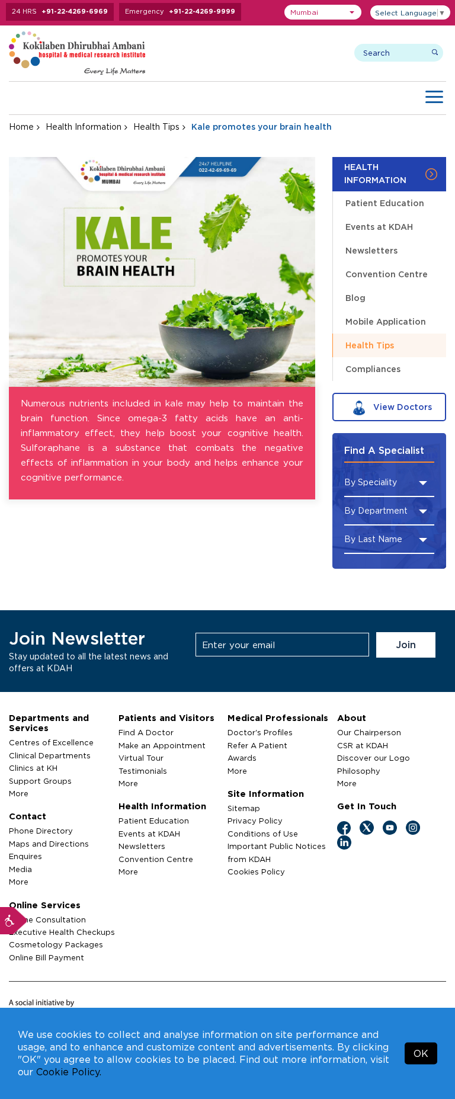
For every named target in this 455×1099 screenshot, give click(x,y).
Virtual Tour (141, 758)
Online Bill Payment (46, 957)
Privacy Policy (255, 820)
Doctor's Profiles (260, 732)
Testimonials (142, 771)
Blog (355, 297)
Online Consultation (47, 919)
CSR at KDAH (362, 745)
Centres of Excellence (51, 742)
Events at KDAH (379, 226)
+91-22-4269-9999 (202, 11)
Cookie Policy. (68, 1071)
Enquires (25, 856)
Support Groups (40, 781)
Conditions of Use (263, 833)
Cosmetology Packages (56, 944)
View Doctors (401, 406)
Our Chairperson (369, 732)
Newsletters (371, 250)
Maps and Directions (49, 844)
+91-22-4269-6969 (74, 11)
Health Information (83, 126)
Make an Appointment (162, 745)
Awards (242, 758)
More (18, 793)
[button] (322, 12)
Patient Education (384, 202)
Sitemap (244, 808)
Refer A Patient (257, 745)
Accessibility (13, 920)
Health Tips (156, 126)
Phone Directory (41, 830)
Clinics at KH (33, 768)
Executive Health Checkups (62, 932)
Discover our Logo (373, 758)
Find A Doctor (146, 732)
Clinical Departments (50, 755)
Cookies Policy (256, 871)
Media (20, 869)
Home (21, 126)
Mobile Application (385, 321)
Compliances (372, 368)
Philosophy (358, 771)
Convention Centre (386, 274)
